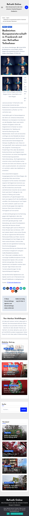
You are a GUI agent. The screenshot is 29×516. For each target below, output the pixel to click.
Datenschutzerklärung (16, 513)
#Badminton (7, 49)
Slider (4, 27)
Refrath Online (14, 4)
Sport (9, 27)
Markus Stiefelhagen (10, 47)
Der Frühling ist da (10, 454)
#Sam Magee (9, 53)
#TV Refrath (17, 53)
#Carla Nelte (14, 49)
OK (8, 513)
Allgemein (7, 432)
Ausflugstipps (9, 451)
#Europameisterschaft (12, 51)
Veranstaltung (14, 366)
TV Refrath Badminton (14, 282)
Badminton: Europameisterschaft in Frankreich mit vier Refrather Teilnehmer (14, 37)
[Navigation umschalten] (2, 7)
